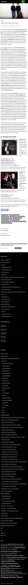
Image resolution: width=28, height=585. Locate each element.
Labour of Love (4, 329)
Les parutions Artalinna (6, 316)
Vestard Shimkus (5, 370)
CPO (12, 549)
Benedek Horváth (5, 388)
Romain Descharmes (6, 373)
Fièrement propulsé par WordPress (7, 583)
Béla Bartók (4, 547)
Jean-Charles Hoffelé (16, 25)
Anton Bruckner (20, 544)
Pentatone (16, 568)
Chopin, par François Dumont (7, 422)
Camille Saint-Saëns (10, 547)
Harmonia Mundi (5, 216)
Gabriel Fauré (3, 557)
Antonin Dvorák (4, 545)
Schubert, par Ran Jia (5, 439)
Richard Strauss (5, 570)
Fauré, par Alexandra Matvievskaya (8, 486)
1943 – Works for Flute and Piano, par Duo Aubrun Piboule (13, 461)
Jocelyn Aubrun (5, 380)
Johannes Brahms (8, 561)
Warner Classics (5, 575)
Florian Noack (5, 385)
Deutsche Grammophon (9, 551)
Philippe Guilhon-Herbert (7, 363)
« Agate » (3, 412)
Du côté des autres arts (6, 269)
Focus (2, 20)
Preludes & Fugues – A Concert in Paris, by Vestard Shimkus (14, 483)
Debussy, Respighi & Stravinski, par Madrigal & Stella (12, 518)
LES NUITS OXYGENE (5, 493)
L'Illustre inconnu (5, 299)
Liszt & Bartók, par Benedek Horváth (9, 456)
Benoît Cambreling (6, 383)
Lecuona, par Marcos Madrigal (7, 442)
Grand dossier (4, 296)
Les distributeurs (4, 513)
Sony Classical (13, 573)
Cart (2, 530)
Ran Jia (3, 390)
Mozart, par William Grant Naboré (8, 471)
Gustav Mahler (11, 557)
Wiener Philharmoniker (13, 575)
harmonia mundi (16, 167)
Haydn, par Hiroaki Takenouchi (7, 429)
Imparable (3, 340)
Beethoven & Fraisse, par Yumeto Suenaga (10, 488)
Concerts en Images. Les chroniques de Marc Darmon (12, 277)
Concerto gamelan (5, 229)
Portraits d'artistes (5, 289)
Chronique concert (5, 267)
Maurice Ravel (6, 568)
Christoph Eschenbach (14, 214)
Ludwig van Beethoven (10, 566)
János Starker (13, 216)
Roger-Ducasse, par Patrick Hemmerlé (9, 523)
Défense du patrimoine (5, 279)
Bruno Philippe (5, 214)
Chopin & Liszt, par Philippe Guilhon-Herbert (10, 444)
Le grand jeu (3, 325)
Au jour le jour (4, 309)
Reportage (3, 274)
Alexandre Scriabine (4, 544)
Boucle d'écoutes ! (5, 284)
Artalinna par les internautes (7, 306)
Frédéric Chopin (18, 555)
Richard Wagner (12, 570)
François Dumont (5, 366)
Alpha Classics (11, 544)
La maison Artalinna (5, 304)
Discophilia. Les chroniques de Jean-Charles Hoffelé (12, 291)
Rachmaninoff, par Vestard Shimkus (8, 432)
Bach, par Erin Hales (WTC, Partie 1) (8, 447)
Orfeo (12, 568)
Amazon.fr (24, 167)
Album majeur (4, 332)
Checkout (3, 533)
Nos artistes (3, 361)
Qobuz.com (23, 168)
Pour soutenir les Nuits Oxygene (8, 501)
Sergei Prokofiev (5, 219)
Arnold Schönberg (14, 545)
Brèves (2, 264)
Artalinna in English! (5, 260)
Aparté (9, 545)
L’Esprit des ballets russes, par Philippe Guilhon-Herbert (13, 417)
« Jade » (2, 410)
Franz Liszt (14, 553)
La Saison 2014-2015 (5, 498)
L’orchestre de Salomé (5, 234)
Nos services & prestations (6, 491)
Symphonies (24, 573)
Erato (19, 551)
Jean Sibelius (22, 559)
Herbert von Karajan (4, 559)
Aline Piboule (5, 378)
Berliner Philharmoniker (21, 545)
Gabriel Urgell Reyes (6, 368)
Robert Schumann (7, 572)
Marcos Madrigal (5, 393)
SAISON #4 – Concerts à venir (7, 506)
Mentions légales (4, 356)
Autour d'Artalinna (5, 262)
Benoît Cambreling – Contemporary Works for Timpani (13, 437)
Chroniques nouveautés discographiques (9, 287)
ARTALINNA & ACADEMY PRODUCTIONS (10, 358)
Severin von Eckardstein (7, 400)
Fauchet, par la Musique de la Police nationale (11, 424)
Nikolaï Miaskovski (17, 218)
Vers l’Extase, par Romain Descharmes (9, 434)
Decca (15, 549)
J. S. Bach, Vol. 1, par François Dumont (9, 451)
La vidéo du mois (4, 272)
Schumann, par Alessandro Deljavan (9, 449)
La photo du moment (5, 314)
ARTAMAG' (4, 1)
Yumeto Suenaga (4, 515)
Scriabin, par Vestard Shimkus (7, 520)
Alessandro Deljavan (6, 397)
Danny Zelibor (5, 402)
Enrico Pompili (5, 405)
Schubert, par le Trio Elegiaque (7, 476)
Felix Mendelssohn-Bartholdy (5, 553)
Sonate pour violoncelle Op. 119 (19, 221)
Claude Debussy (19, 547)
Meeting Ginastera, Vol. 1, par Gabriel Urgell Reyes (11, 427)
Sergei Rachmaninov (15, 219)
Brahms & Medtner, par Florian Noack (9, 454)
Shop (2, 528)
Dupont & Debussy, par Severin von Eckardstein (11, 479)
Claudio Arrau (8, 549)
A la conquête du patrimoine (7, 282)
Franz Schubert (6, 555)
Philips (21, 568)
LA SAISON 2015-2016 (6, 503)
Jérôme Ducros (21, 216)
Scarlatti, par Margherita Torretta (8, 525)
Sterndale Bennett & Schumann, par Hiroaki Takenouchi (13, 469)
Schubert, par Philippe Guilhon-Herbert (9, 420)
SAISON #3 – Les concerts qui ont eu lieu (9, 510)
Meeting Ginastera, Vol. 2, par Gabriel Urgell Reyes (11, 466)
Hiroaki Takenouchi (6, 375)
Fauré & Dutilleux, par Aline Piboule (9, 464)
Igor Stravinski (16, 559)
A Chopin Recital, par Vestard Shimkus (9, 481)
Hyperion (10, 559)
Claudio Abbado (3, 549)
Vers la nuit (3, 336)
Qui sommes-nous (4, 353)
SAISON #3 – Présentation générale (8, 508)
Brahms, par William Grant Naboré (8, 474)
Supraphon (19, 573)
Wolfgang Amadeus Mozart (12, 577)
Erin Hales (4, 395)
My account (3, 535)
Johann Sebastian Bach (9, 563)
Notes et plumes (4, 301)
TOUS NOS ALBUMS (5, 415)
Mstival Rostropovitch (7, 218)
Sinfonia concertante (6, 221)
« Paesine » (3, 407)
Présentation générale (6, 496)
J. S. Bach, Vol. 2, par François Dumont (9, 459)
